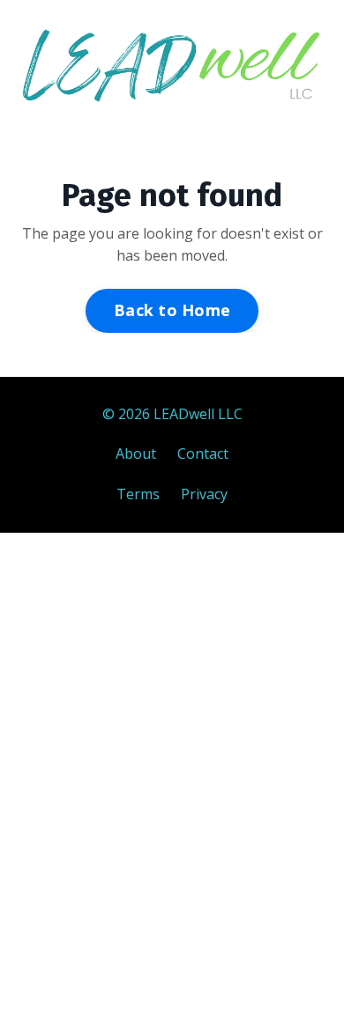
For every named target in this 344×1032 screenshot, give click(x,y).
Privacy (204, 494)
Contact (202, 453)
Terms (138, 494)
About (136, 453)
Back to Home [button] (172, 310)
